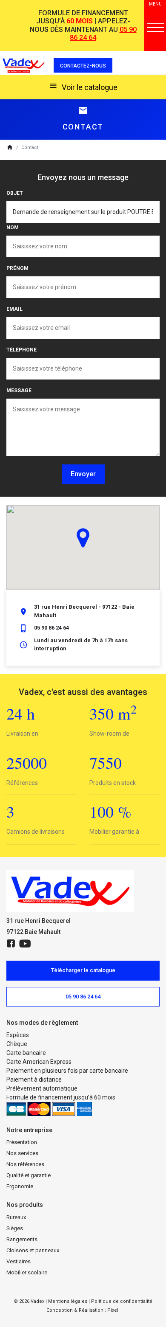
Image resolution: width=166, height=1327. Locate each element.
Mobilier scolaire (26, 1272)
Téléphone (21, 350)
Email (14, 309)
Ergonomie (19, 1186)
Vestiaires (18, 1261)
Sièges (14, 1228)
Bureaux (16, 1217)
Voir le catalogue (83, 87)
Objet (14, 193)
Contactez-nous (83, 66)
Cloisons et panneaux (32, 1250)
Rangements (21, 1239)
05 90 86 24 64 (51, 627)
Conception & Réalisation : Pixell (83, 1310)
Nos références (25, 1164)
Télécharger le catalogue (83, 970)
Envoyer (83, 474)
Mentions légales (67, 1301)
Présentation (21, 1142)
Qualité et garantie (28, 1175)
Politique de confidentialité (121, 1301)
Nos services (22, 1153)
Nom (12, 228)
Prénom (17, 268)
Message (18, 391)
